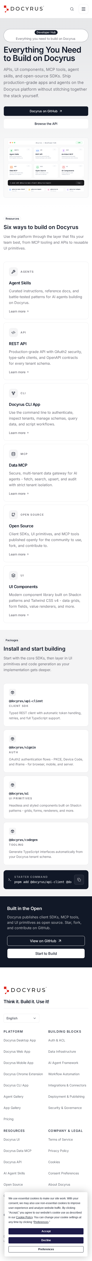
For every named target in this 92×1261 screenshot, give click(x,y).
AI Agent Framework (63, 1063)
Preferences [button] (41, 1222)
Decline (46, 1240)
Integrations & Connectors (67, 1085)
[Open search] (72, 9)
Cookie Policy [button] (24, 1217)
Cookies (54, 1162)
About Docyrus (59, 1184)
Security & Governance (65, 1108)
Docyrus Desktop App (20, 1040)
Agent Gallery (13, 1096)
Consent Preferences (63, 1173)
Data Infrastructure (62, 1051)
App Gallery (12, 1108)
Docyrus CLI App (16, 1085)
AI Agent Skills (14, 1173)
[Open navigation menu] (83, 9)
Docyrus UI (12, 1139)
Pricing (9, 1119)
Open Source (13, 1184)
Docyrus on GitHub (44, 111)
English (11, 1018)
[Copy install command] (79, 880)
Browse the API (46, 124)
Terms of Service (60, 1139)
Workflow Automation (63, 1074)
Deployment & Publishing (66, 1096)
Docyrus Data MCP (17, 1151)
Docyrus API (13, 1162)
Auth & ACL (56, 1040)
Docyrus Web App (17, 1051)
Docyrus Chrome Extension (23, 1074)
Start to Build (46, 953)
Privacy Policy (58, 1151)
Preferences (46, 1249)
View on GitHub (43, 941)
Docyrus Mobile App (18, 1063)
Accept (46, 1231)
